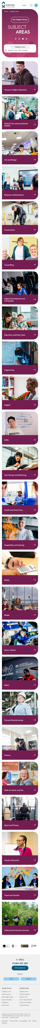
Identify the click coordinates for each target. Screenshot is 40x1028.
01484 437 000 (20, 963)
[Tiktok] (26, 38)
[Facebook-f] (15, 38)
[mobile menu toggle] (36, 5)
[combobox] (20, 50)
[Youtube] (22, 38)
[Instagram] (19, 38)
